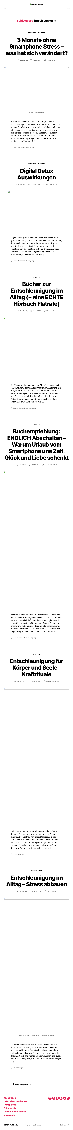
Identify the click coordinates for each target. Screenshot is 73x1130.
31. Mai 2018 (35, 465)
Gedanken (32, 33)
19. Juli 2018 (37, 311)
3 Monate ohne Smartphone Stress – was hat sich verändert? (36, 46)
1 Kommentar (51, 60)
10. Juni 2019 (37, 60)
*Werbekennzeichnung (15, 1101)
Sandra (25, 60)
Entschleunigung (28, 147)
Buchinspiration (18, 408)
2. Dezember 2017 (35, 681)
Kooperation (10, 1098)
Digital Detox (17, 147)
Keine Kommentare (51, 184)
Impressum (9, 1115)
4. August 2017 (37, 891)
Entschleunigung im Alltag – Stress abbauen (36, 881)
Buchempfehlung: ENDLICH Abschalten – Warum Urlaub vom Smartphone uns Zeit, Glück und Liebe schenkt (36, 444)
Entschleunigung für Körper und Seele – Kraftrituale (36, 668)
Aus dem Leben (36, 871)
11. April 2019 (35, 184)
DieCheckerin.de (16, 1125)
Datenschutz (10, 1108)
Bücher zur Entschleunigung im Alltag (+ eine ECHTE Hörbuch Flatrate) (36, 294)
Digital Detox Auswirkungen (36, 174)
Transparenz (10, 1104)
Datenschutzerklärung (32, 1125)
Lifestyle (41, 33)
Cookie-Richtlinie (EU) (15, 1111)
